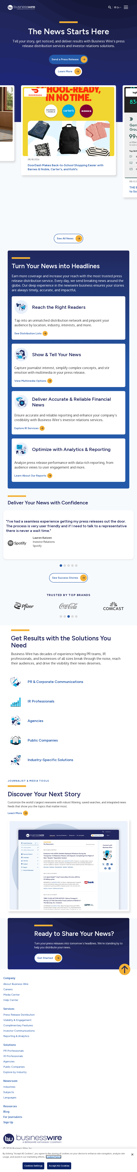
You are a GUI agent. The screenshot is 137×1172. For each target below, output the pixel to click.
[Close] (132, 1154)
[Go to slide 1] (61, 566)
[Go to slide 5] (76, 566)
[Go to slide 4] (72, 566)
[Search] (109, 7)
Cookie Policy (53, 1156)
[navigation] (126, 7)
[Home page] (21, 7)
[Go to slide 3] (68, 566)
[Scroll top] (124, 969)
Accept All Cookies (59, 1165)
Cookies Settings (33, 1165)
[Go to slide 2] (64, 566)
